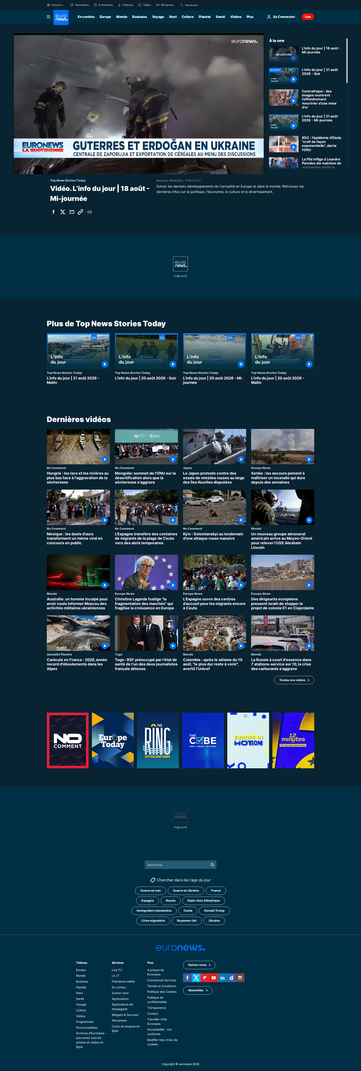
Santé (220, 17)
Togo (118, 654)
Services (118, 962)
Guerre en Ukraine (186, 890)
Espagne (147, 900)
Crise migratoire (153, 920)
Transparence (156, 1007)
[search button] (181, 5)
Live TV (117, 970)
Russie (170, 900)
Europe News (261, 467)
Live (308, 16)
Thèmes (81, 962)
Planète (205, 17)
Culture (188, 17)
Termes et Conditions (161, 986)
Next (173, 17)
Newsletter (196, 990)
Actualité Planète (59, 654)
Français (56, 4)
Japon (187, 467)
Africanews (119, 1020)
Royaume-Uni (187, 920)
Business (139, 17)
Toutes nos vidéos (292, 680)
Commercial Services (161, 980)
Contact (152, 1013)
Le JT (115, 975)
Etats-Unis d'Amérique (204, 900)
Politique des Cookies (162, 991)
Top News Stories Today (64, 372)
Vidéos (236, 17)
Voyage (158, 17)
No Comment (56, 467)
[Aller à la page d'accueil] (61, 17)
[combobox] (202, 5)
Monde (121, 17)
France (216, 890)
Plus (150, 962)
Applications (120, 998)
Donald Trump (214, 910)
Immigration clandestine (154, 910)
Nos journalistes (87, 1027)
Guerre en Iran (150, 890)
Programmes (84, 1021)
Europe (105, 17)
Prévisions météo (123, 981)
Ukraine (214, 920)
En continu (86, 17)
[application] (138, 103)
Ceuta (188, 910)
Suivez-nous (120, 993)
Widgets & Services (125, 1014)
